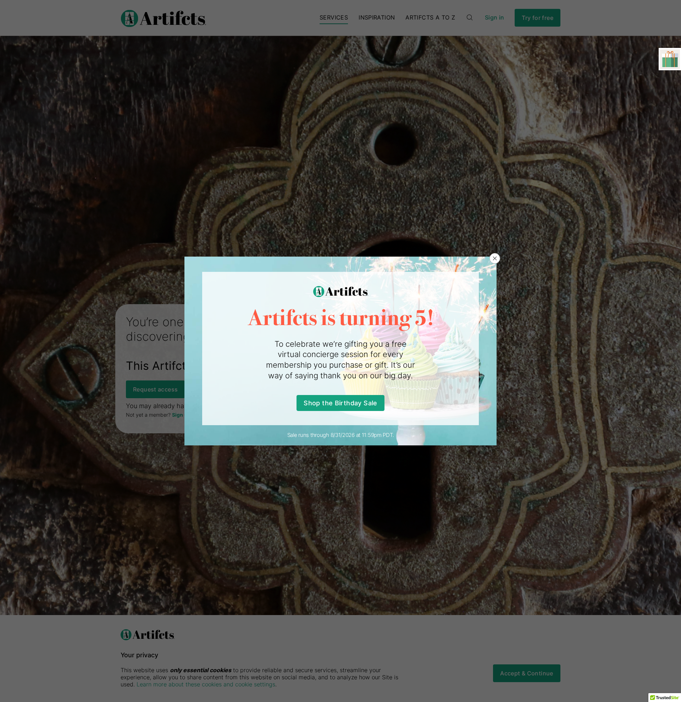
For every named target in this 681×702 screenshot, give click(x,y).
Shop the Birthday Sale (340, 403)
